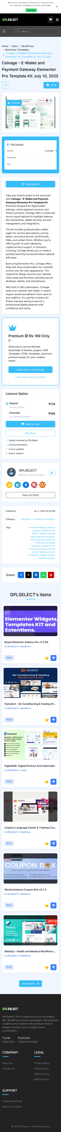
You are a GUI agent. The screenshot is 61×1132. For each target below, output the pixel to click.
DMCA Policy (41, 1079)
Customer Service (12, 1101)
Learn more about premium (30, 377)
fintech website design (43, 533)
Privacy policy (42, 1063)
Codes (24, 770)
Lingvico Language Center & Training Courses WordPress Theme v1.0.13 (30, 827)
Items (15, 46)
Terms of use (41, 1068)
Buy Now (30, 433)
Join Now (31, 10)
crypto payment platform (42, 539)
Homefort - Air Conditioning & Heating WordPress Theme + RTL (30, 703)
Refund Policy (42, 1073)
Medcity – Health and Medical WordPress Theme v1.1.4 (30, 951)
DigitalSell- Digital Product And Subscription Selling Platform (30, 765)
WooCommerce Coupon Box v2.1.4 (25, 889)
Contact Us (8, 1068)
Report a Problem (12, 1106)
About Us (7, 1063)
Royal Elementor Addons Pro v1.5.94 (26, 642)
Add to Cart (32, 424)
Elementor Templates (17, 49)
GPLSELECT (12, 646)
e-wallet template (37, 527)
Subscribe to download (30, 369)
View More (29, 983)
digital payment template (42, 536)
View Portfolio (30, 495)
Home (5, 46)
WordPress (27, 46)
